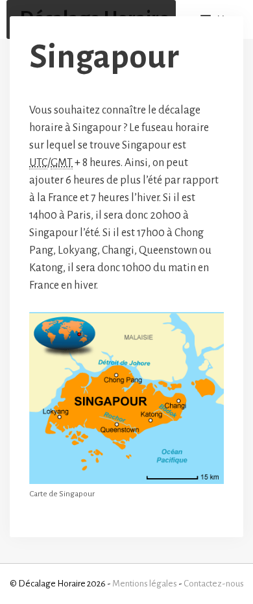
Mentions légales (144, 583)
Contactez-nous (214, 583)
